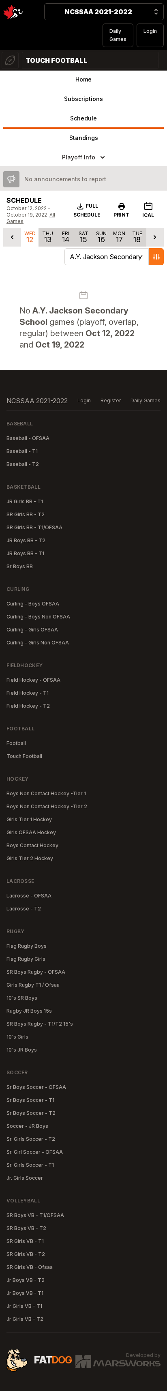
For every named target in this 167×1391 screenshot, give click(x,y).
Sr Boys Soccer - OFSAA (36, 1087)
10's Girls (17, 1037)
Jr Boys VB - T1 (24, 1293)
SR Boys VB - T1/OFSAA (35, 1215)
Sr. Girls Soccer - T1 (30, 1165)
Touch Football (24, 756)
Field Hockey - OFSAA (33, 680)
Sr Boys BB (19, 566)
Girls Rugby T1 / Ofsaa (33, 985)
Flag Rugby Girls (25, 959)
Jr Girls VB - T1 (24, 1306)
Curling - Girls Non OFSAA (37, 643)
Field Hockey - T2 (28, 706)
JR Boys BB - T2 (25, 540)
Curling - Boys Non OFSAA (38, 617)
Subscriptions (83, 98)
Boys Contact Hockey (32, 845)
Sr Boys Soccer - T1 (30, 1100)
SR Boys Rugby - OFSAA (35, 972)
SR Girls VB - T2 (25, 1254)
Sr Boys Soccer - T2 (31, 1113)
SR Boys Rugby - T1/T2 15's (39, 1024)
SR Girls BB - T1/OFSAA (34, 527)
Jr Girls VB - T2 (24, 1319)
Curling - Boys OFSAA (32, 604)
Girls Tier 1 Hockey (29, 819)
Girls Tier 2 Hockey (29, 858)
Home (83, 79)
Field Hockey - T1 (27, 693)
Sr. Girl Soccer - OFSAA (34, 1152)
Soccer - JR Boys (27, 1126)
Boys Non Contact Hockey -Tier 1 (46, 793)
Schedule (83, 118)
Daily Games (117, 35)
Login (150, 31)
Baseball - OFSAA (27, 438)
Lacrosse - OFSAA (28, 896)
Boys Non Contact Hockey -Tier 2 (46, 806)
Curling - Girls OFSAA (32, 630)
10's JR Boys (21, 1050)
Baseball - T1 (22, 451)
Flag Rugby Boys (26, 946)
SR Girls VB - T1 (25, 1241)
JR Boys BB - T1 (25, 553)
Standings (83, 137)
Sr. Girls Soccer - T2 (30, 1139)
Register (111, 400)
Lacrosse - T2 (23, 909)
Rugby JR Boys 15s (29, 1011)
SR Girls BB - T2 (25, 514)
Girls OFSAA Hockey (31, 832)
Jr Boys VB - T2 (25, 1280)
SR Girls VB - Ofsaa (29, 1267)
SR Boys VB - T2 (26, 1228)
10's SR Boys (21, 998)
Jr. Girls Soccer (24, 1178)
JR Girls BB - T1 (24, 501)
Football (16, 743)
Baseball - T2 (22, 464)
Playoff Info (78, 157)
